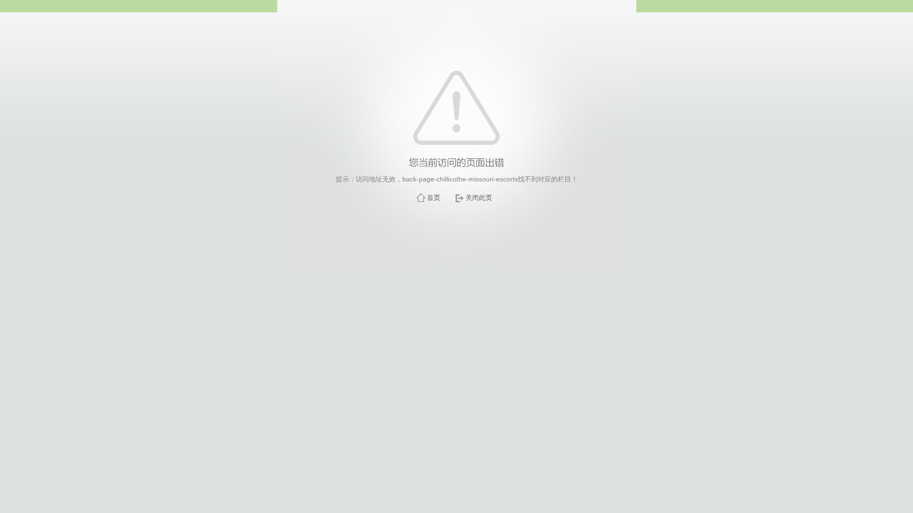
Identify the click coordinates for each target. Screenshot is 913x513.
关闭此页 (479, 197)
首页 (433, 197)
